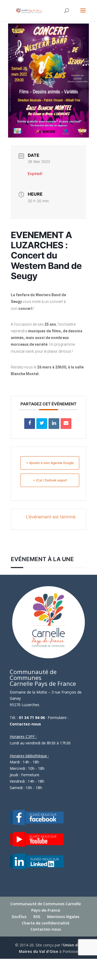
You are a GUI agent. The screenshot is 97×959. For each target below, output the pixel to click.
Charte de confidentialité (45, 923)
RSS (36, 916)
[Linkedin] (53, 423)
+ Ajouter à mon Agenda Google (50, 463)
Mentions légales (63, 916)
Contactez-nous (25, 723)
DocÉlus (19, 916)
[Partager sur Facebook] (29, 423)
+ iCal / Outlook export (50, 480)
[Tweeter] (41, 423)
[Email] (66, 423)
